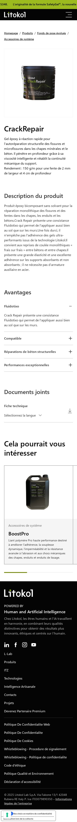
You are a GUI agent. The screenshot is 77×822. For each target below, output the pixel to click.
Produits (27, 33)
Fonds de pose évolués (51, 33)
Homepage (11, 33)
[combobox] (23, 415)
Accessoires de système (19, 39)
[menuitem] (6, 644)
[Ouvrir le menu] (69, 15)
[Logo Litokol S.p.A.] (14, 14)
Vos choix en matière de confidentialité (32, 813)
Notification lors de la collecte (18, 818)
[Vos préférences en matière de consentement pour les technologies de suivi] (7, 815)
